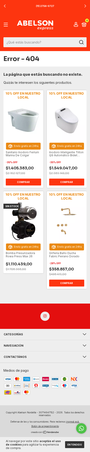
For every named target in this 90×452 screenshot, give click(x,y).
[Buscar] (81, 42)
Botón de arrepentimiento (45, 426)
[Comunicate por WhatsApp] (81, 428)
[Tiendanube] (45, 433)
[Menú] (6, 25)
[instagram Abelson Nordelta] (45, 316)
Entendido (74, 444)
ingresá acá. (73, 421)
